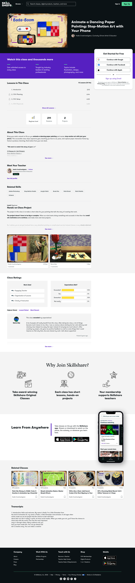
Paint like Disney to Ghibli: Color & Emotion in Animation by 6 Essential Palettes (24, 493)
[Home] (7, 4)
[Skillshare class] (24, 478)
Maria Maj (54, 264)
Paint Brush (67, 191)
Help (52, 575)
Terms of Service (122, 82)
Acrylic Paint (45, 191)
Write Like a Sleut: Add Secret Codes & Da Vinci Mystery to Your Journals (81, 493)
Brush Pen (56, 191)
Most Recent (34, 310)
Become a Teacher (63, 556)
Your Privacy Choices (74, 575)
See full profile (12, 178)
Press (15, 562)
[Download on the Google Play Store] (112, 563)
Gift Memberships (86, 556)
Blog (15, 565)
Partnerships (40, 559)
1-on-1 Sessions (85, 562)
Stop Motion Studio (30, 191)
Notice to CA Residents (94, 575)
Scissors (11, 195)
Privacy (58, 575)
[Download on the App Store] (63, 439)
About (15, 556)
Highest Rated (12, 310)
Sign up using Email (113, 79)
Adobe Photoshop (14, 191)
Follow (31, 169)
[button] (22, 3)
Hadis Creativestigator (23, 169)
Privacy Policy (101, 83)
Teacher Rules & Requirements (67, 562)
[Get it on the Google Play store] (81, 439)
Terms (64, 575)
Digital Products (85, 559)
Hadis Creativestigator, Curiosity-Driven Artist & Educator (96, 36)
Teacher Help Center (64, 559)
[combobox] (51, 4)
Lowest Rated (23, 310)
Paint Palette (79, 191)
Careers (16, 559)
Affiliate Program (41, 556)
